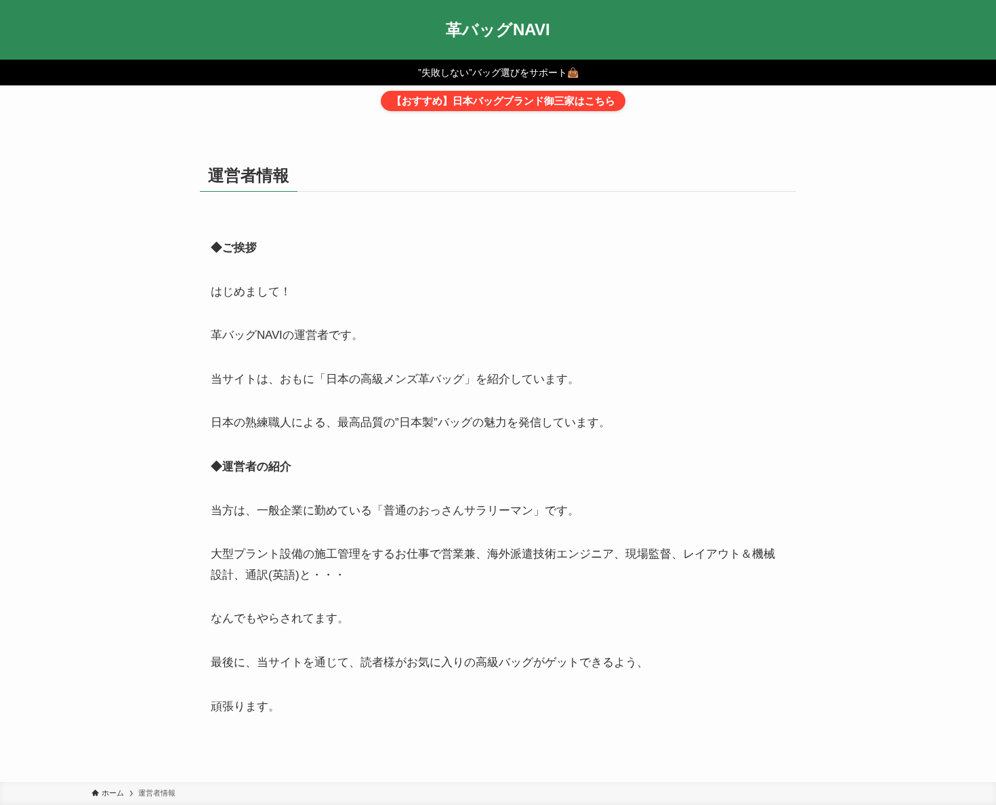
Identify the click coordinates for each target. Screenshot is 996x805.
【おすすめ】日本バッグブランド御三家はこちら (503, 100)
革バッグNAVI (498, 30)
